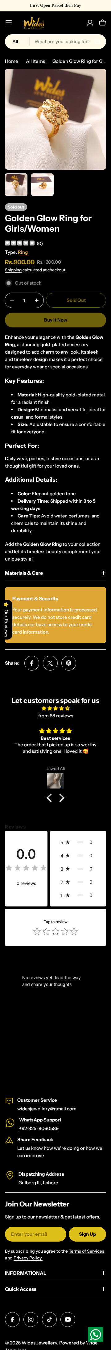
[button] (51, 797)
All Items (35, 61)
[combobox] (55, 41)
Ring (23, 252)
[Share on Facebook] (31, 663)
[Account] (90, 22)
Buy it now (55, 320)
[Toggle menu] (8, 22)
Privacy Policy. (28, 1258)
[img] (20, 244)
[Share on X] (50, 663)
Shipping (13, 269)
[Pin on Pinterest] (68, 663)
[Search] (97, 41)
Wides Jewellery (39, 1343)
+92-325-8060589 (39, 1128)
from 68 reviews (55, 716)
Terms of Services (86, 1251)
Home (11, 61)
